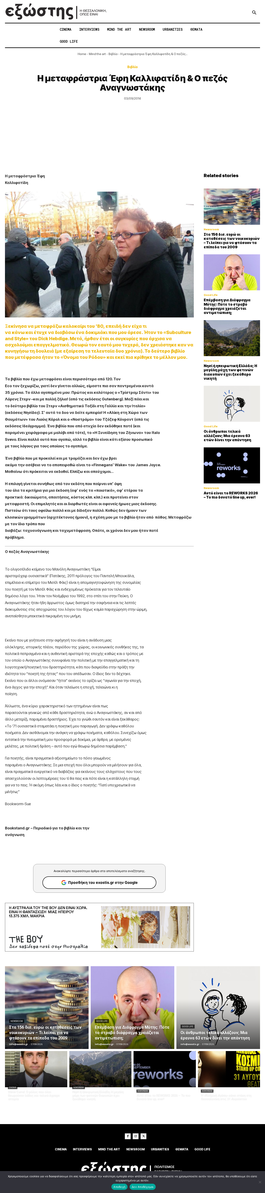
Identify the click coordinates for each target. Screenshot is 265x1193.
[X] (143, 1136)
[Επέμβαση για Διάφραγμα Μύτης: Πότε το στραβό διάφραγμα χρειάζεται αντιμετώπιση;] (232, 272)
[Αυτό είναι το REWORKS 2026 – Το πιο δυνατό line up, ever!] (232, 465)
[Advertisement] (132, 142)
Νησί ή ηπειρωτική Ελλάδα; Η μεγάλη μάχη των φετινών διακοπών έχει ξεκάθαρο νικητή (230, 372)
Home (82, 54)
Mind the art (97, 54)
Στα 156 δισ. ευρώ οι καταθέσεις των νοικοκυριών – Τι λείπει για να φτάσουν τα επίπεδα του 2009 (232, 240)
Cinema (12, 1087)
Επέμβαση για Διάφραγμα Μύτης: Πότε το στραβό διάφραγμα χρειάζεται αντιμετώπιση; (227, 306)
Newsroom (211, 229)
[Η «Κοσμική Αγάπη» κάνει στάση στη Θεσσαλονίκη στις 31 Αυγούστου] (229, 1069)
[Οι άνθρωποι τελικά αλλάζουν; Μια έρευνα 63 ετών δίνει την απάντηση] (232, 404)
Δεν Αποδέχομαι (143, 1186)
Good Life (211, 295)
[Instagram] (136, 1136)
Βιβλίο (113, 54)
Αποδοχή (119, 1186)
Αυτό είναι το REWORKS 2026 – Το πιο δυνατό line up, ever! (231, 495)
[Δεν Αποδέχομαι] (260, 1182)
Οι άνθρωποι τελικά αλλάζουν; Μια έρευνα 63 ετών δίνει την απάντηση (227, 435)
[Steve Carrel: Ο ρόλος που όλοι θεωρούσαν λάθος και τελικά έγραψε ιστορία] (36, 1069)
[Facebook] (128, 1136)
